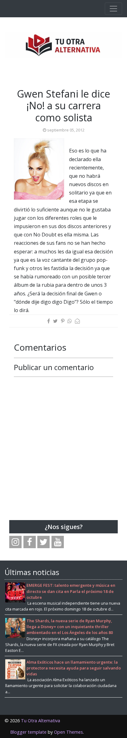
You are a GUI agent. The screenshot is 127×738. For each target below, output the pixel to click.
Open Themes (68, 732)
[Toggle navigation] (113, 8)
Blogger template (28, 732)
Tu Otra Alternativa (40, 720)
